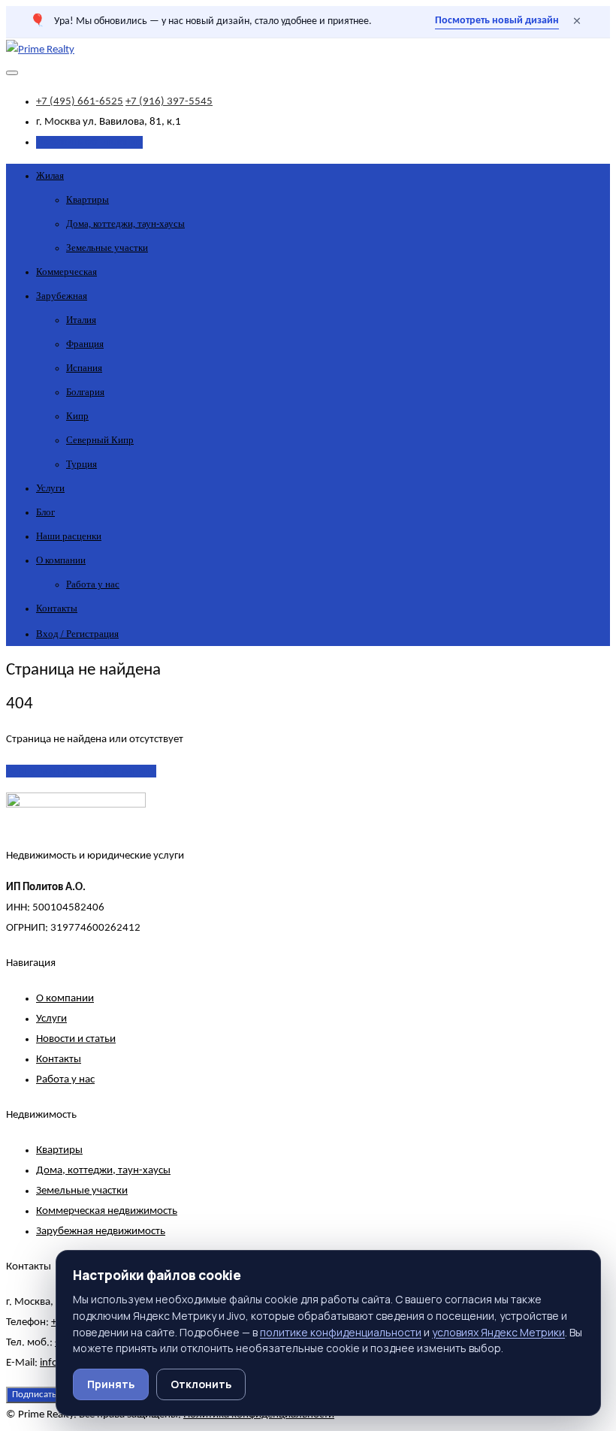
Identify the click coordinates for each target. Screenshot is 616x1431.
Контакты (56, 608)
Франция (85, 343)
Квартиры (87, 199)
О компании (61, 560)
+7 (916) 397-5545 (169, 101)
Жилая (50, 175)
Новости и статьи (76, 1039)
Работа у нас (92, 584)
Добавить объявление (89, 142)
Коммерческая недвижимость (106, 1211)
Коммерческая (66, 271)
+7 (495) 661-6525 (79, 101)
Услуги (50, 488)
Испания (84, 367)
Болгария (85, 391)
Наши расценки (68, 536)
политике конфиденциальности (340, 1332)
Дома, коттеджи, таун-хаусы (125, 223)
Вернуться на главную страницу (81, 771)
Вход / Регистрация (77, 633)
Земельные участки (107, 247)
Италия (81, 319)
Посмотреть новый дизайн (497, 21)
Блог (45, 512)
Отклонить (201, 1384)
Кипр (77, 415)
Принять (110, 1384)
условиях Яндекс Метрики (498, 1332)
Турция (81, 463)
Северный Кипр (100, 439)
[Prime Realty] (40, 50)
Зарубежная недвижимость (100, 1231)
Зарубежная (61, 295)
